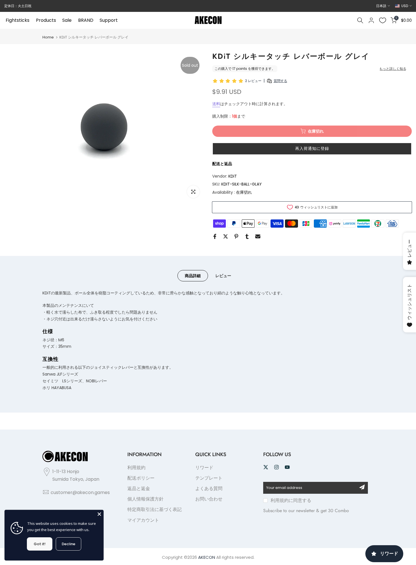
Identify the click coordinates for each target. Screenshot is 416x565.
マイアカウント (143, 520)
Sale (67, 20)
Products (46, 20)
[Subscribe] (362, 487)
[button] (312, 149)
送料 (216, 104)
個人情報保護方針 (145, 499)
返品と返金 (138, 488)
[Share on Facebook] (214, 236)
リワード (204, 467)
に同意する (291, 500)
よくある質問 (208, 488)
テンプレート (208, 478)
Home (48, 37)
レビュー (223, 276)
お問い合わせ (208, 499)
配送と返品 (222, 164)
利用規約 (136, 467)
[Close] (99, 514)
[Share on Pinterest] (236, 236)
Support (109, 20)
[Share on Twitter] (225, 236)
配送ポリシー (141, 478)
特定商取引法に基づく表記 (154, 509)
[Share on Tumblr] (247, 236)
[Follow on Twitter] (265, 467)
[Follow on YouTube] (287, 467)
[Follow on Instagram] (276, 467)
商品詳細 (193, 276)
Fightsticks (17, 20)
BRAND (85, 20)
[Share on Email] (257, 236)
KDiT (232, 176)
